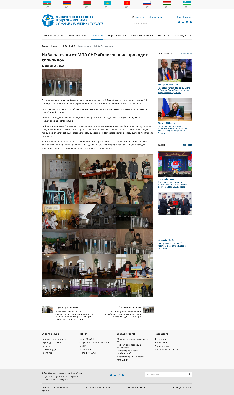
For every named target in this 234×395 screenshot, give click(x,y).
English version (184, 16)
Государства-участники (54, 339)
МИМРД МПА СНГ (68, 46)
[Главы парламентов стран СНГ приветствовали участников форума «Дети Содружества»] (175, 163)
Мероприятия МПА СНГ (166, 349)
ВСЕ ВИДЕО (187, 145)
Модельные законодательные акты (132, 340)
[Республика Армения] (67, 3)
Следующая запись (129, 307)
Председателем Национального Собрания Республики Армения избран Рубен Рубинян (174, 90)
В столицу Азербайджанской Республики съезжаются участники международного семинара (122, 314)
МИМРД (162, 35)
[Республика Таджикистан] (167, 3)
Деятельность (76, 35)
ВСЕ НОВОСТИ (186, 53)
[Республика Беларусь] (87, 3)
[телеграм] (191, 22)
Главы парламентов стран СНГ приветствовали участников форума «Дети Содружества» (173, 184)
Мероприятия (116, 35)
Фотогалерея (161, 339)
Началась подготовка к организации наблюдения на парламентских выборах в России (172, 129)
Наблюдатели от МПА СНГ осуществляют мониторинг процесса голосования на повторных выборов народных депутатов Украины (74, 315)
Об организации (51, 35)
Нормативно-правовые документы (129, 345)
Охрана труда (49, 349)
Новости (95, 35)
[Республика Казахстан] (107, 3)
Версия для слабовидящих (148, 16)
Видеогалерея (162, 342)
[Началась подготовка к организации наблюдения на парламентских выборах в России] (175, 108)
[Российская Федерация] (147, 3)
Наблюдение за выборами (130, 356)
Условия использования (98, 387)
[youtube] (183, 22)
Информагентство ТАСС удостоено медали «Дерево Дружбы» (172, 245)
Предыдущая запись (67, 307)
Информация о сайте (136, 387)
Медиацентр (181, 35)
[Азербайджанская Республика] (47, 3)
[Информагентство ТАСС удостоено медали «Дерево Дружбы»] (175, 203)
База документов (141, 35)
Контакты (47, 352)
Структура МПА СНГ (52, 342)
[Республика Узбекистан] (187, 3)
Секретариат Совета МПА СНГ (94, 342)
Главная (45, 46)
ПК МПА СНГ (85, 349)
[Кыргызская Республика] (127, 3)
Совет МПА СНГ (87, 339)
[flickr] (179, 22)
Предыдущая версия (181, 387)
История (46, 345)
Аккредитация (162, 345)
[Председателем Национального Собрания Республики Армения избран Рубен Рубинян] (175, 70)
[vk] (186, 22)
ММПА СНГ (84, 345)
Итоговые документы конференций (128, 351)
